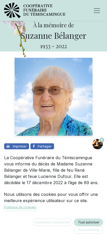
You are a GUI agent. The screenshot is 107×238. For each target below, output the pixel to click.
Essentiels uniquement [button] (52, 222)
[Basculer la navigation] (97, 10)
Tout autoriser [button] (88, 222)
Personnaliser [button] (88, 230)
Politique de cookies (20, 207)
